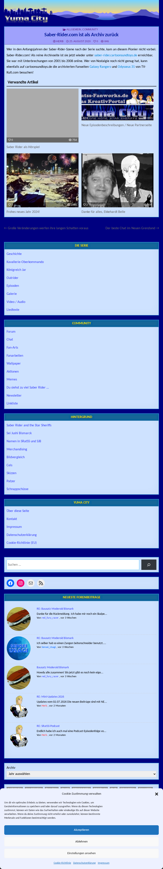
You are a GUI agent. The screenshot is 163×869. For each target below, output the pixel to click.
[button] (157, 794)
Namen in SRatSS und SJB (24, 441)
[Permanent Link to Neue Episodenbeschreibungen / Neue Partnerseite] (117, 105)
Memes (12, 379)
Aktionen (13, 371)
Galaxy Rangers (100, 67)
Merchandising (17, 449)
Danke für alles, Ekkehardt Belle (103, 212)
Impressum (104, 863)
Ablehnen (81, 841)
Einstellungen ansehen (81, 853)
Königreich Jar (16, 270)
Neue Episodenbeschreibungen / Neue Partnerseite (117, 125)
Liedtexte (13, 310)
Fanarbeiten (15, 355)
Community (90, 29)
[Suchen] (148, 565)
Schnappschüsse (17, 489)
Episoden (13, 286)
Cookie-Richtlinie (62, 863)
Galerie (12, 294)
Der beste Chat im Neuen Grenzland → (132, 228)
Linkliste (12, 403)
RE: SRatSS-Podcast (48, 726)
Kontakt (12, 519)
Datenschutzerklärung (84, 863)
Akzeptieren (81, 830)
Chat (10, 339)
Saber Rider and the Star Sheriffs (29, 425)
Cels (9, 465)
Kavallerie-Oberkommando (25, 262)
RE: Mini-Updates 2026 (50, 696)
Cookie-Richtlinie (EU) (22, 543)
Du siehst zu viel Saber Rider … (28, 387)
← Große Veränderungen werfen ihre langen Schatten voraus (46, 228)
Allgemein (73, 29)
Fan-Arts (12, 347)
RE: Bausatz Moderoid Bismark (55, 608)
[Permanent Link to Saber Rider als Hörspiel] (43, 116)
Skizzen (11, 473)
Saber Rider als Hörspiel (23, 147)
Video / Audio (16, 302)
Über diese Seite (18, 511)
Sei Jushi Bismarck (19, 433)
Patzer (11, 481)
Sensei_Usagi (49, 647)
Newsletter (14, 395)
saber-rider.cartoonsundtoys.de (115, 55)
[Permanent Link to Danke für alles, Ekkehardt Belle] (117, 180)
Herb (59, 41)
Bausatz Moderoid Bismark (53, 667)
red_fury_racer (50, 617)
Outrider (12, 278)
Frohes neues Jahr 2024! (23, 212)
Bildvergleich (16, 457)
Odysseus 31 (126, 67)
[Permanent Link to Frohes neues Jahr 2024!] (43, 180)
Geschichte (14, 254)
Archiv (11, 768)
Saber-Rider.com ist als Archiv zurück (81, 35)
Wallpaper (14, 363)
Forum (11, 331)
